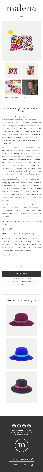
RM (21, 432)
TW (31, 432)
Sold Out (21, 274)
